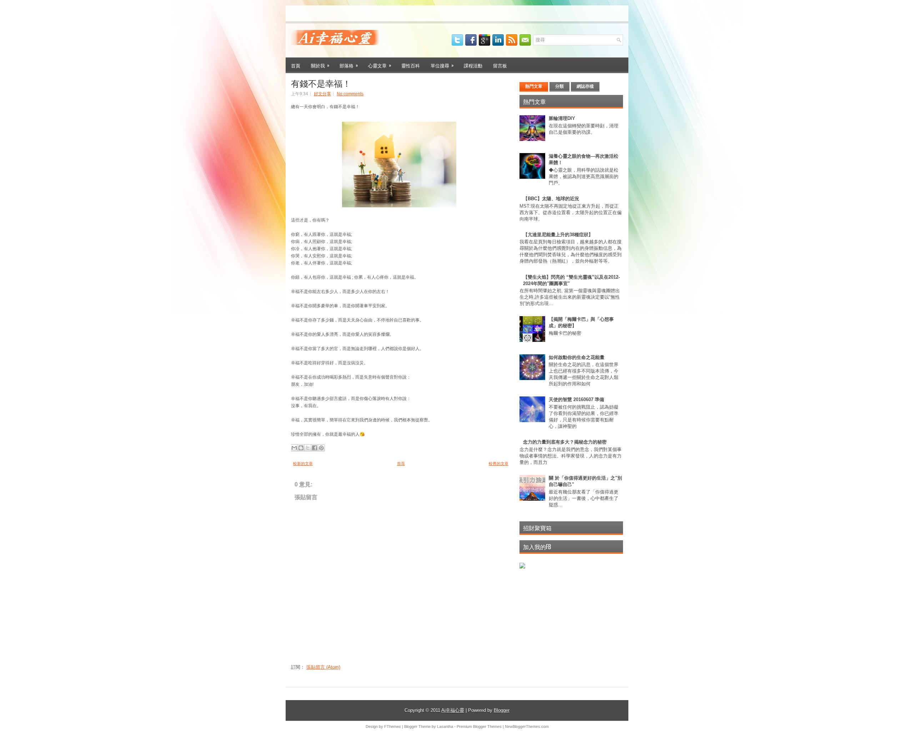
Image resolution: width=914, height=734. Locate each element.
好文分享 (322, 93)
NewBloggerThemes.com (527, 726)
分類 (559, 86)
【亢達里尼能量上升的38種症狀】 (558, 234)
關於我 (320, 65)
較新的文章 (303, 463)
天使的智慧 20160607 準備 (576, 399)
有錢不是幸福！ (321, 83)
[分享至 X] (307, 447)
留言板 (500, 65)
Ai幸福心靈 (452, 710)
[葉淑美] (522, 567)
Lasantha (445, 726)
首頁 (295, 65)
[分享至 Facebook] (314, 447)
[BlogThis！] (301, 447)
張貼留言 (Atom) (323, 667)
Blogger (501, 710)
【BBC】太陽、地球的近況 (551, 198)
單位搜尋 (442, 65)
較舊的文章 (498, 463)
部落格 (349, 65)
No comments (350, 93)
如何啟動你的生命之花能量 (576, 357)
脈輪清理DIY (562, 118)
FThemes (392, 726)
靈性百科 (410, 65)
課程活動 (473, 65)
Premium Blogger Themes (479, 726)
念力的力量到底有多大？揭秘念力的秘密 (565, 442)
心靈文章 (379, 65)
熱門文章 (533, 86)
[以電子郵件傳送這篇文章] (294, 447)
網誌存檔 (585, 86)
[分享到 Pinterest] (321, 447)
